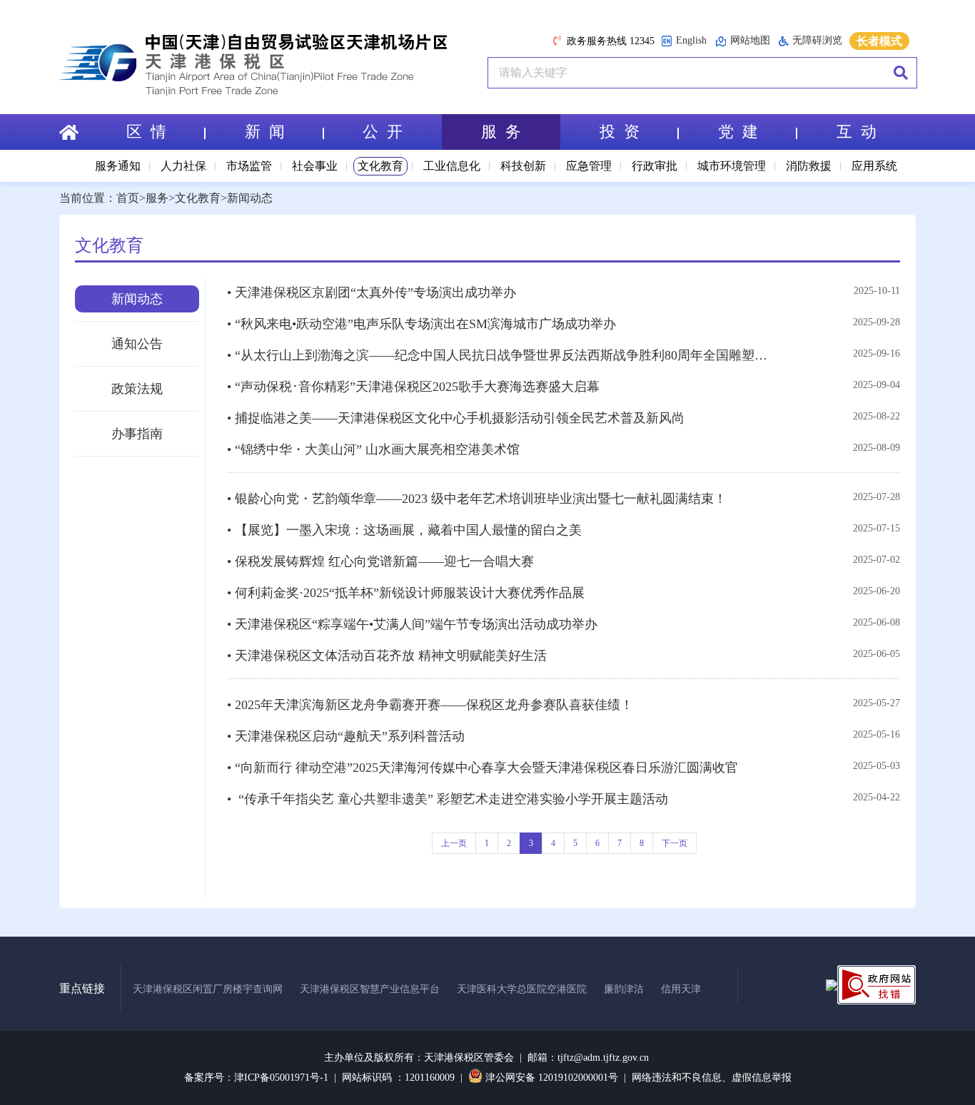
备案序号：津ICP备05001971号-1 (256, 1077)
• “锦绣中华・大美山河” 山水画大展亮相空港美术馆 (373, 449)
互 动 (857, 132)
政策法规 (137, 389)
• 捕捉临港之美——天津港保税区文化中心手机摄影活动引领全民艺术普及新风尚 (455, 418)
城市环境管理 (731, 166)
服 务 (501, 132)
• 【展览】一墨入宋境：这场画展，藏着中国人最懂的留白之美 (404, 530)
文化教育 (380, 166)
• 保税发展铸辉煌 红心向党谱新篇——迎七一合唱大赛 (380, 561)
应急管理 (589, 166)
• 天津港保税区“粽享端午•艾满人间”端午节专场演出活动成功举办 (412, 624)
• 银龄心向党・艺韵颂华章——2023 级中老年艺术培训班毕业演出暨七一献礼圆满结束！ (477, 499)
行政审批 (654, 166)
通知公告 (137, 344)
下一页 (674, 843)
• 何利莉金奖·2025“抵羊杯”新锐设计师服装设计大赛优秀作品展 (406, 593)
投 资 (620, 132)
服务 (157, 198)
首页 (127, 198)
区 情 (146, 132)
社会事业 (315, 166)
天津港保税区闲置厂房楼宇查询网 (208, 989)
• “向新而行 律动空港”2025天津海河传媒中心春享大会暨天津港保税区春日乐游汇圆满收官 (482, 767)
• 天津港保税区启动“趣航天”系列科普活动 (346, 736)
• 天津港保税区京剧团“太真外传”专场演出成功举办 (371, 292)
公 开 (383, 132)
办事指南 (137, 434)
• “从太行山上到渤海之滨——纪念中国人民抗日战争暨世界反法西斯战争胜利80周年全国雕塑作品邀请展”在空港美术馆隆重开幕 (503, 355)
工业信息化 (451, 166)
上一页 (454, 843)
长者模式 (879, 41)
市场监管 (249, 166)
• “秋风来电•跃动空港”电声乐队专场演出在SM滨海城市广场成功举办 (421, 324)
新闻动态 (250, 198)
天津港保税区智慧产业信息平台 (370, 989)
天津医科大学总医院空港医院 (522, 989)
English (691, 40)
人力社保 (183, 166)
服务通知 (118, 166)
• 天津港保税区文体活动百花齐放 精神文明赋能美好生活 (387, 655)
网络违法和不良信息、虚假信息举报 (712, 1077)
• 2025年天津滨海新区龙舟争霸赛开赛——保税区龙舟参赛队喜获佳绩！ (430, 705)
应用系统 (874, 166)
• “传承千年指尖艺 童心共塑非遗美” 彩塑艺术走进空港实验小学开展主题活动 (447, 799)
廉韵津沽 (624, 989)
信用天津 (681, 989)
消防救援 (809, 166)
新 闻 (265, 132)
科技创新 (523, 166)
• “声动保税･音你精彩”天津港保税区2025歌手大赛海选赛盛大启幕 (413, 387)
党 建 (738, 132)
